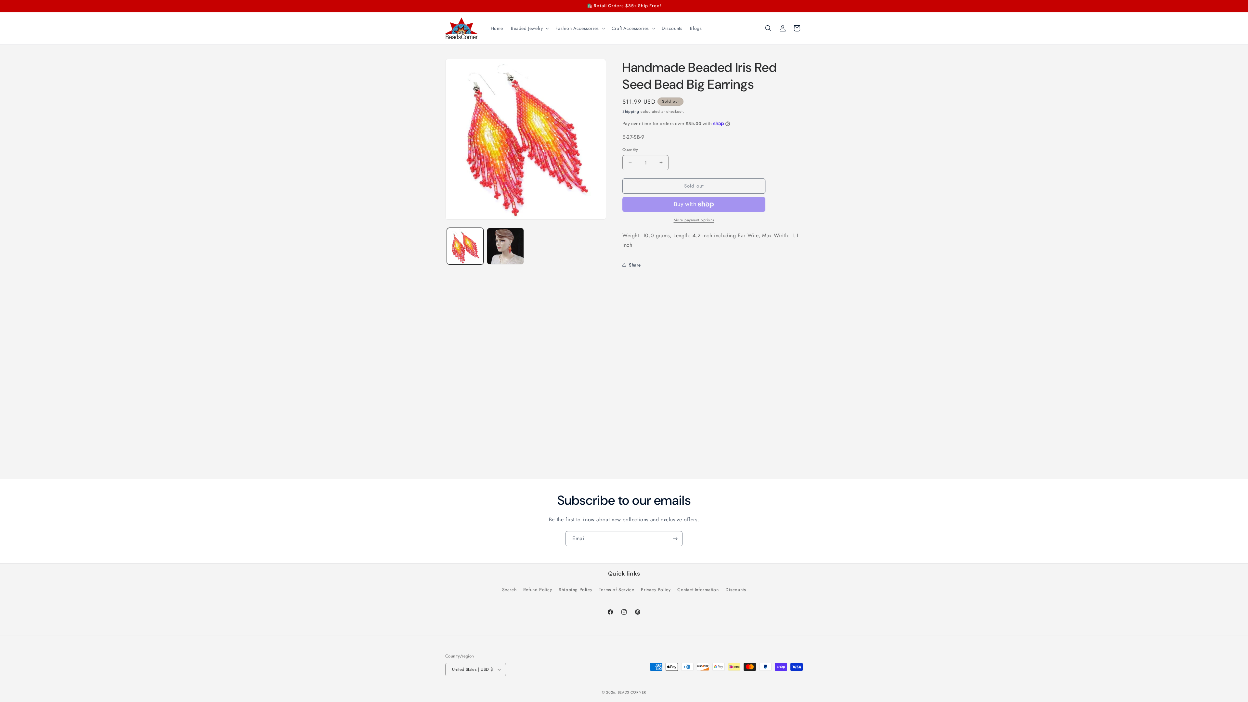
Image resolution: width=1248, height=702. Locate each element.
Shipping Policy (575, 589)
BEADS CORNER (632, 692)
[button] (529, 28)
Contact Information (698, 589)
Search (509, 589)
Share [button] (635, 265)
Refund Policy (537, 589)
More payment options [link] (694, 220)
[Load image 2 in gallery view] (505, 246)
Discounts (735, 589)
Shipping (630, 111)
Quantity (630, 150)
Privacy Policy (655, 589)
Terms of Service (616, 589)
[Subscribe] (675, 538)
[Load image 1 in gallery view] (465, 246)
